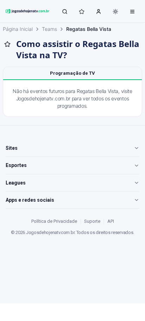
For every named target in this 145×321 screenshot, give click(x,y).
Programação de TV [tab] (72, 73)
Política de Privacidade (54, 221)
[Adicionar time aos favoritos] (7, 44)
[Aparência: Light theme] (115, 11)
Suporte (92, 221)
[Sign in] (99, 11)
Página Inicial (18, 29)
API (110, 221)
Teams (49, 29)
